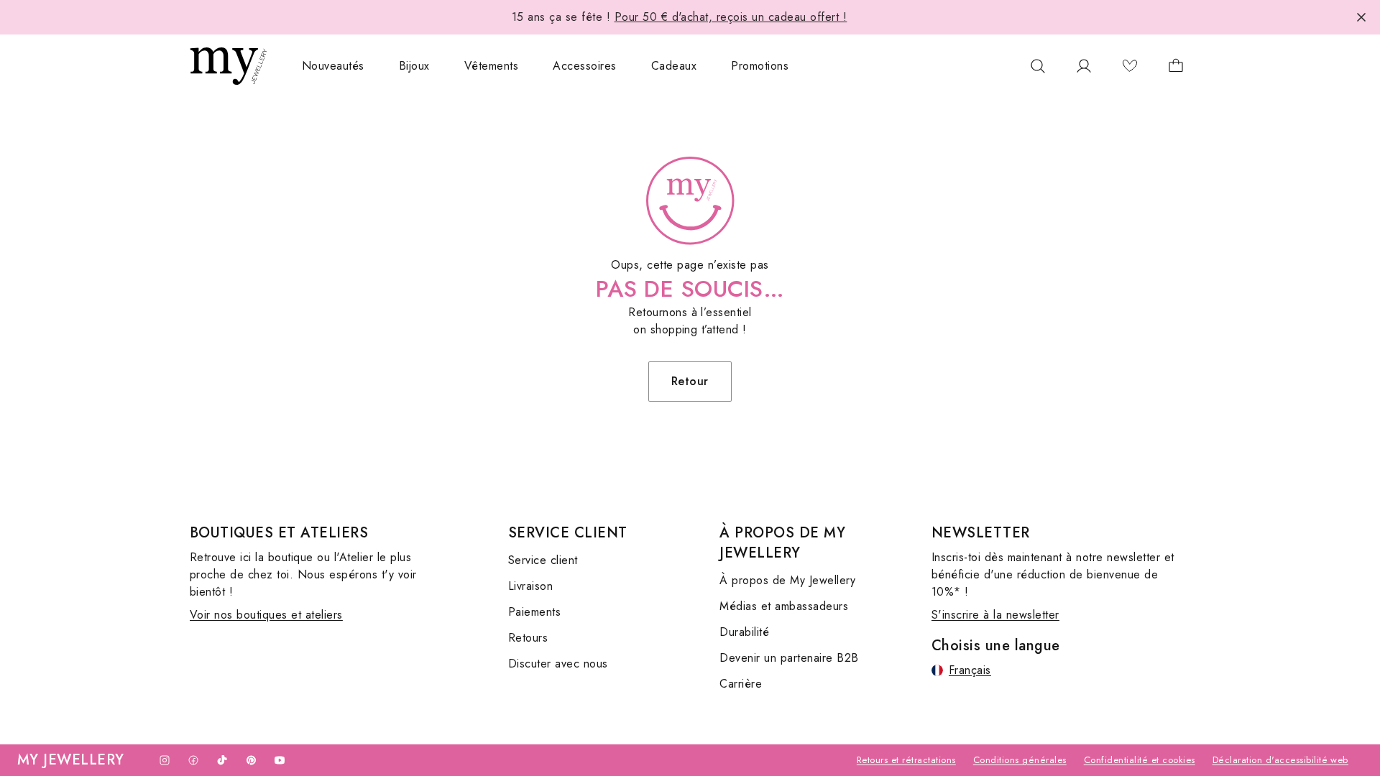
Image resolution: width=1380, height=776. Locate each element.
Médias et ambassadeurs (783, 606)
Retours (528, 637)
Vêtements (491, 65)
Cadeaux (673, 65)
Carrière (740, 683)
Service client (543, 560)
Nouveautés (333, 65)
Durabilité (744, 632)
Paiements (534, 612)
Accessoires (584, 65)
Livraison (530, 586)
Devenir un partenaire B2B (788, 658)
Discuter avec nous (558, 663)
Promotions (759, 65)
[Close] (1361, 17)
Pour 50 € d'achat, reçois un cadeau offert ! (731, 17)
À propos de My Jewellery (787, 580)
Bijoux (414, 65)
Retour (690, 381)
